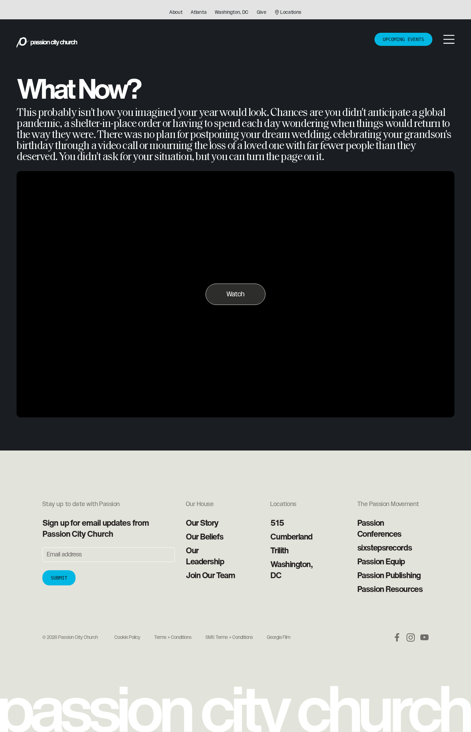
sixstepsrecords (384, 547)
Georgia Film (278, 637)
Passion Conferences (379, 528)
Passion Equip (381, 561)
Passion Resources (390, 588)
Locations (291, 12)
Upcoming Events (403, 39)
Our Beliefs (204, 536)
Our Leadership (205, 556)
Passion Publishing (389, 575)
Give (262, 12)
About (176, 12)
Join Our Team (210, 575)
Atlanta (199, 12)
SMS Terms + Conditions (229, 637)
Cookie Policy (127, 637)
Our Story (202, 522)
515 (277, 522)
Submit (59, 578)
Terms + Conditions (173, 637)
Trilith (279, 550)
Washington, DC (232, 12)
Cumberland (291, 536)
